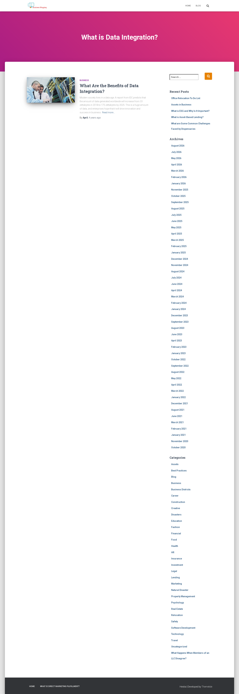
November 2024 (179, 265)
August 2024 (177, 271)
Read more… (108, 112)
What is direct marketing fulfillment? (60, 686)
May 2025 (176, 227)
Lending (175, 577)
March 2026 (177, 170)
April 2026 (176, 164)
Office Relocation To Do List (185, 98)
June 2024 (176, 284)
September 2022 (180, 366)
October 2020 (178, 447)
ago (95, 117)
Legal (174, 571)
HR (172, 552)
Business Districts (181, 489)
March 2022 (177, 391)
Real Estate (177, 609)
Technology (177, 634)
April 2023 (176, 340)
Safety (174, 621)
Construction (178, 502)
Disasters (176, 514)
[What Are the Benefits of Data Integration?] (51, 93)
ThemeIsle (207, 686)
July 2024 (176, 277)
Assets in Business (181, 104)
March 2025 (177, 240)
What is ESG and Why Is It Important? (190, 111)
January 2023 (178, 353)
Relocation (177, 615)
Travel (174, 640)
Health (174, 546)
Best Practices (179, 470)
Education (176, 521)
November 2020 (179, 441)
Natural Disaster (179, 590)
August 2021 (177, 410)
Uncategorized (179, 646)
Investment (177, 565)
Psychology (177, 602)
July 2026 (176, 152)
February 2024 (178, 303)
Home (188, 6)
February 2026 (178, 177)
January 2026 (178, 183)
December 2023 (179, 315)
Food (174, 539)
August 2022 (177, 372)
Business (84, 80)
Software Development (183, 628)
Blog (198, 6)
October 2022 (178, 359)
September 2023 (180, 322)
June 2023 (176, 334)
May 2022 (176, 378)
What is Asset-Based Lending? (187, 117)
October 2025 (178, 196)
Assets (175, 464)
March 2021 (177, 422)
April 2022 (176, 384)
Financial (176, 533)
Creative (175, 508)
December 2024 (179, 259)
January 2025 (178, 252)
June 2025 (176, 221)
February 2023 (178, 347)
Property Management (183, 596)
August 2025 (177, 208)
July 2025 (176, 215)
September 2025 (180, 202)
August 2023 (177, 328)
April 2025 (176, 233)
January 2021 (178, 435)
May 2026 (176, 158)
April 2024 (176, 290)
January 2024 (178, 309)
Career (175, 495)
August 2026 (177, 145)
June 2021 (176, 416)
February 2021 (178, 428)
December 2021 (179, 403)
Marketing (176, 583)
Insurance (176, 558)
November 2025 (179, 189)
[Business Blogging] (37, 6)
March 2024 (177, 296)
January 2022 (178, 397)
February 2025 (178, 246)
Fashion (175, 527)
